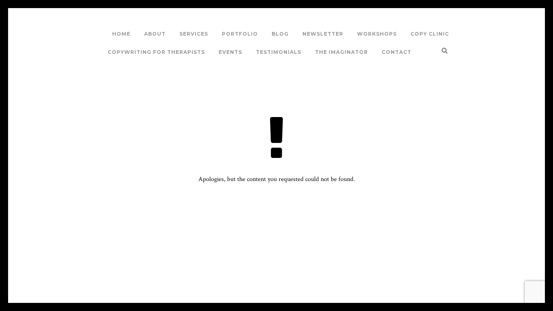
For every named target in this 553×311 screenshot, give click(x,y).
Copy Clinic (429, 34)
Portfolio (240, 34)
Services (193, 34)
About (155, 34)
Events (230, 52)
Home (121, 34)
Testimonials (278, 52)
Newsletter (322, 34)
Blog (280, 34)
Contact (396, 52)
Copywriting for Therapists (156, 52)
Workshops (377, 34)
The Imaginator (341, 52)
